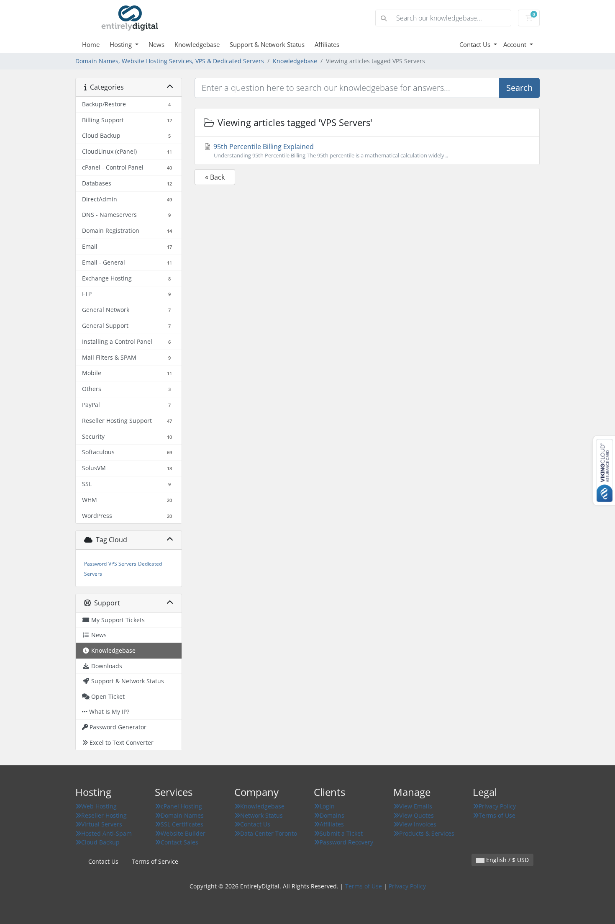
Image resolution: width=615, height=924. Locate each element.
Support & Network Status (267, 44)
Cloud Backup (100, 842)
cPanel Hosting (181, 806)
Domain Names (182, 815)
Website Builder (183, 833)
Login (327, 806)
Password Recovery (346, 842)
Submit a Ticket (341, 833)
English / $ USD (506, 860)
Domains (332, 815)
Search (519, 87)
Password (95, 563)
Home (91, 44)
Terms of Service (155, 861)
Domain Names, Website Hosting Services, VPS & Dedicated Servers (169, 61)
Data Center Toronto (268, 833)
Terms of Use (497, 815)
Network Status (261, 815)
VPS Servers (122, 563)
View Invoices (417, 824)
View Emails (415, 806)
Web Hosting (99, 806)
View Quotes (416, 815)
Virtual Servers (101, 824)
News (156, 44)
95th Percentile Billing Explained (330, 150)
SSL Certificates (182, 824)
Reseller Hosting (104, 815)
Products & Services (426, 833)
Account (515, 44)
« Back (215, 177)
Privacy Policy (497, 806)
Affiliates (327, 44)
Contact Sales (179, 842)
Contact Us (475, 44)
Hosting (121, 44)
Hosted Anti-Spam (106, 833)
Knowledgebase (197, 44)
